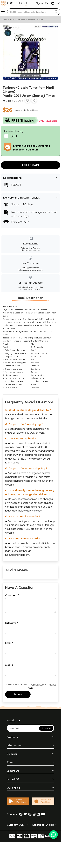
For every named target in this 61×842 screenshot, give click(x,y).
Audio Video (21, 20)
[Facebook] (20, 814)
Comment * (12, 595)
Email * (9, 642)
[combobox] (29, 11)
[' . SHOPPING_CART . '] (52, 3)
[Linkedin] (38, 814)
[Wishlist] (47, 3)
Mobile (9, 664)
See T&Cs (37, 250)
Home (5, 20)
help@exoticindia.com (30, 510)
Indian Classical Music (35, 20)
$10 (14, 136)
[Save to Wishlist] (27, 101)
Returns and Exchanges (27, 212)
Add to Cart (31, 165)
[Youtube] (43, 814)
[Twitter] (25, 814)
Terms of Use (38, 684)
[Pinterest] (29, 814)
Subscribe (46, 728)
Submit (18, 694)
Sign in (39, 3)
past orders (17, 528)
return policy (12, 462)
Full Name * (11, 622)
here (39, 524)
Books (12, 20)
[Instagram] (34, 814)
